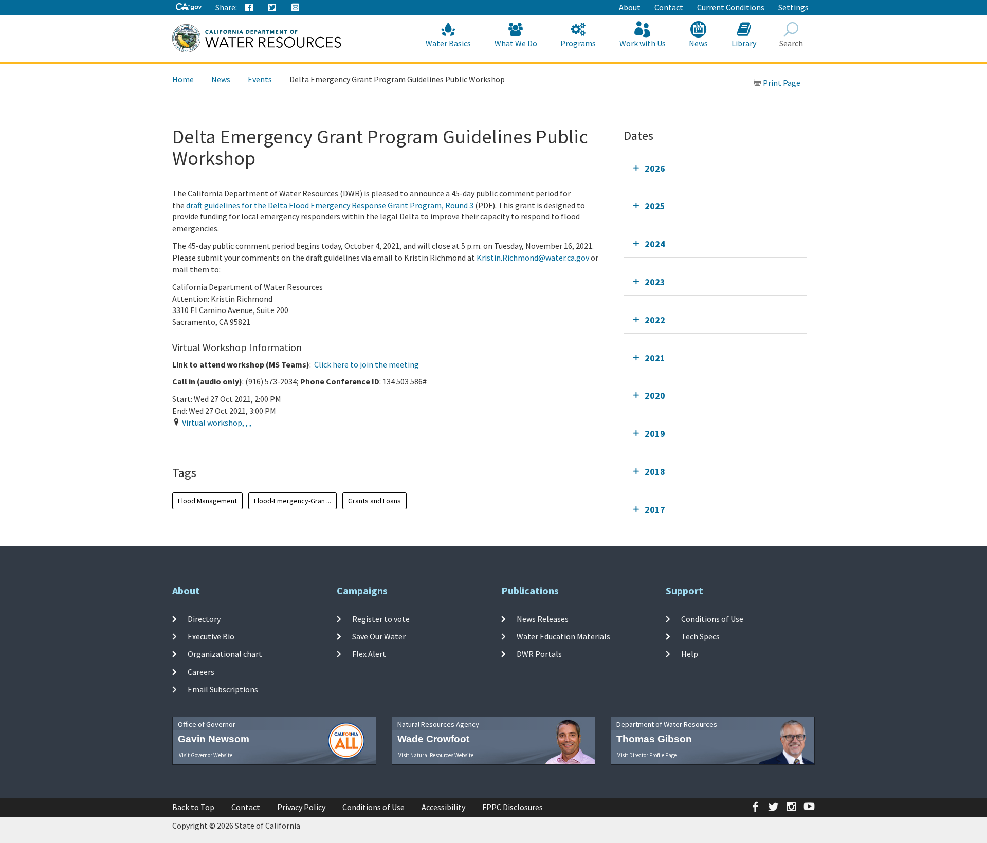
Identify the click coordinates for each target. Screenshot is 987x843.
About (630, 7)
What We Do (516, 43)
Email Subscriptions (223, 689)
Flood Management (207, 500)
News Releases (543, 619)
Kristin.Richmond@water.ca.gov (533, 257)
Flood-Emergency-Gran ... (292, 500)
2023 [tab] (655, 282)
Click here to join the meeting (366, 364)
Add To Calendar (216, 443)
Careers (201, 671)
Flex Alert (369, 654)
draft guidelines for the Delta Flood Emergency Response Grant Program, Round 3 (329, 205)
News (698, 43)
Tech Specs (700, 636)
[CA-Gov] (189, 7)
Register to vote (381, 619)
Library (744, 43)
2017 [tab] (655, 510)
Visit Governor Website (205, 755)
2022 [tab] (655, 320)
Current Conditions (730, 7)
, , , (216, 422)
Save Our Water (379, 636)
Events (260, 79)
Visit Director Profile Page (647, 755)
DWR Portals (539, 654)
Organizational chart (225, 654)
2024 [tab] (655, 244)
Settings (793, 7)
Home (183, 79)
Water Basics (448, 43)
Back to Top (193, 807)
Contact (668, 7)
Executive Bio (211, 636)
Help (689, 654)
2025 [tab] (655, 206)
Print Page (780, 83)
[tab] (715, 168)
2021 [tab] (655, 358)
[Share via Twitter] (272, 8)
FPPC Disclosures (512, 807)
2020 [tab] (655, 395)
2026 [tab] (655, 168)
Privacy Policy (301, 807)
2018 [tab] (655, 472)
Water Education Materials (563, 636)
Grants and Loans (374, 500)
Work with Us (642, 43)
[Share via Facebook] (249, 8)
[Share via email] (295, 8)
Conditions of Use (712, 619)
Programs (578, 43)
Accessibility (443, 807)
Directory (204, 619)
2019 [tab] (655, 433)
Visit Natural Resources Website (435, 755)
